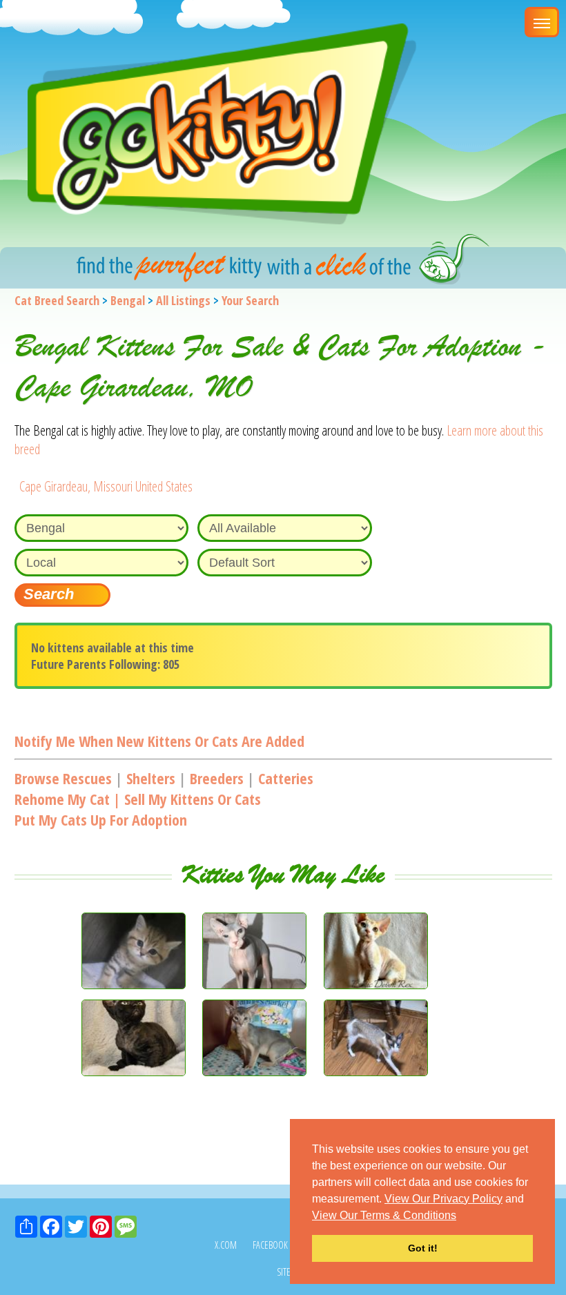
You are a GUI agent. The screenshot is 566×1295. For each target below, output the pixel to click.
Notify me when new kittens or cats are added (159, 740)
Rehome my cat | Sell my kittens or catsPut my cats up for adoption (137, 809)
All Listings (183, 300)
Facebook (270, 1245)
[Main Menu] (542, 22)
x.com (226, 1245)
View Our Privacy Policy (443, 1199)
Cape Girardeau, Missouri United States (106, 486)
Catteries (285, 778)
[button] (461, 1216)
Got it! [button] (423, 1248)
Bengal (127, 300)
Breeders (217, 778)
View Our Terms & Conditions (384, 1215)
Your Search (250, 300)
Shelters (150, 778)
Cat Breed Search (56, 300)
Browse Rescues (63, 778)
